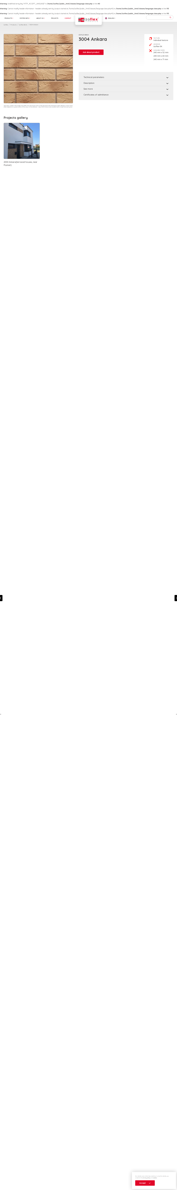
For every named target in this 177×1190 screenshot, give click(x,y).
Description (89, 83)
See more (88, 89)
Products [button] (8, 18)
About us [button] (40, 18)
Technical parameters (94, 77)
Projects (54, 18)
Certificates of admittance (96, 94)
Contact (68, 18)
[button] (145, 1183)
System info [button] (24, 18)
